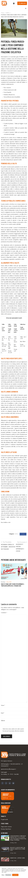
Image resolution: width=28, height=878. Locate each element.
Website (3, 720)
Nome (3, 705)
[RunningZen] (4, 3)
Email (2, 713)
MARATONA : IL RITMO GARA (17, 858)
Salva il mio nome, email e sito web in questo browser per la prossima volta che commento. (13, 730)
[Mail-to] (13, 783)
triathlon (8, 12)
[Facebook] (23, 534)
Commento (4, 612)
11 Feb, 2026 (8, 581)
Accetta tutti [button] (15, 874)
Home (2, 12)
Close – (1, 353)
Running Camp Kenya (6, 829)
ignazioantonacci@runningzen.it (8, 769)
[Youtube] (9, 783)
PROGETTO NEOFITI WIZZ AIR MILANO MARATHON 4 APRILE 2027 (17, 849)
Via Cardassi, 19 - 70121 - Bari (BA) (10, 774)
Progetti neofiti (4, 819)
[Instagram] (6, 783)
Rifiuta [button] (3, 874)
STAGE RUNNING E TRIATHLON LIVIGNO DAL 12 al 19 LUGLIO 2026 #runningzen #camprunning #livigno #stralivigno (18, 838)
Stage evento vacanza (6, 826)
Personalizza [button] (8, 874)
